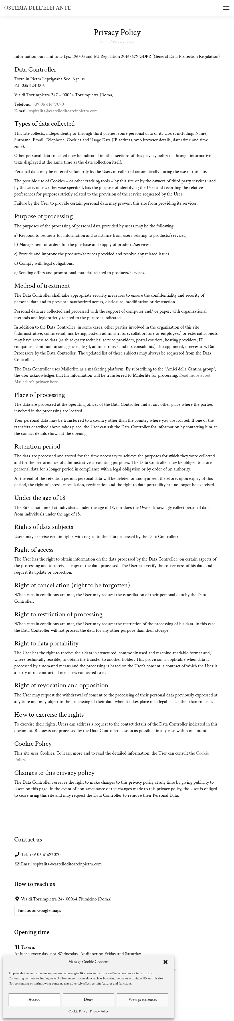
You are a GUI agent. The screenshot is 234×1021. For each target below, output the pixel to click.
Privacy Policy (99, 1011)
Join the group (117, 555)
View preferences (142, 999)
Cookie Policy (77, 1011)
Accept (34, 999)
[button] (165, 962)
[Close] (226, 449)
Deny (88, 999)
